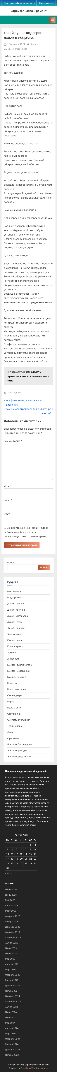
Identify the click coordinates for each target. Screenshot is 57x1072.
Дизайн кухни (14, 621)
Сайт (7, 513)
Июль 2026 (11, 889)
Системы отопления (18, 719)
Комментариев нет (17, 49)
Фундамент (13, 738)
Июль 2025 (11, 948)
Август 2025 (11, 943)
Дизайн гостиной (16, 609)
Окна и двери (14, 695)
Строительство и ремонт (29, 10)
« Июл (8, 873)
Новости (12, 683)
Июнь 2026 (11, 895)
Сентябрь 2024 (13, 1001)
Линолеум (13, 658)
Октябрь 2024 (12, 996)
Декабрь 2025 (12, 927)
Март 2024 (10, 1033)
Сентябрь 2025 (13, 937)
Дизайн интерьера (17, 615)
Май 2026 (10, 900)
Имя (7, 486)
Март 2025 (10, 969)
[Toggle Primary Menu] (52, 20)
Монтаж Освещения (18, 670)
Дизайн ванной (15, 603)
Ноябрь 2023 (12, 1055)
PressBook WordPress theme (34, 1068)
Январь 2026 (12, 921)
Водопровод (14, 597)
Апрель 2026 (12, 905)
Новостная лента (16, 689)
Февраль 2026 (12, 916)
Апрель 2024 (12, 1028)
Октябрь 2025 (12, 932)
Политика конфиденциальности (19, 3)
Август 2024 (11, 1007)
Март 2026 (10, 911)
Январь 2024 (12, 1044)
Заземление (14, 634)
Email (8, 500)
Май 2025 (10, 959)
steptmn (34, 44)
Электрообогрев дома (19, 744)
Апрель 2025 (12, 964)
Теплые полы (14, 725)
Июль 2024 (11, 1012)
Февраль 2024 (12, 1039)
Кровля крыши (15, 646)
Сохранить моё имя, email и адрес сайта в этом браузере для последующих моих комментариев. (26, 532)
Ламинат (12, 652)
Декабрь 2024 (12, 985)
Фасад (10, 732)
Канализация (14, 640)
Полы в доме (14, 392)
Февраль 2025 (12, 975)
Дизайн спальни (16, 628)
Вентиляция (14, 591)
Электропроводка (17, 750)
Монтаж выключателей (20, 664)
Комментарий (13, 440)
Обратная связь (46, 3)
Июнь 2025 (11, 953)
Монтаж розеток (16, 677)
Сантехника (13, 713)
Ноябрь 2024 (12, 991)
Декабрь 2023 (12, 1049)
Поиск (10, 562)
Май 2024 (10, 1023)
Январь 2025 (12, 980)
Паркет (11, 701)
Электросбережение (19, 756)
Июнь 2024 (11, 1017)
